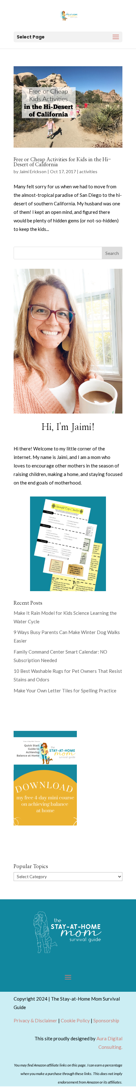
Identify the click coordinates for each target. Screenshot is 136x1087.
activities (88, 171)
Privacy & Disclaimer (35, 1020)
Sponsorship (106, 1020)
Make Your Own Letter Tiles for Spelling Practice (65, 690)
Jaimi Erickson (32, 171)
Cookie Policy (75, 1020)
